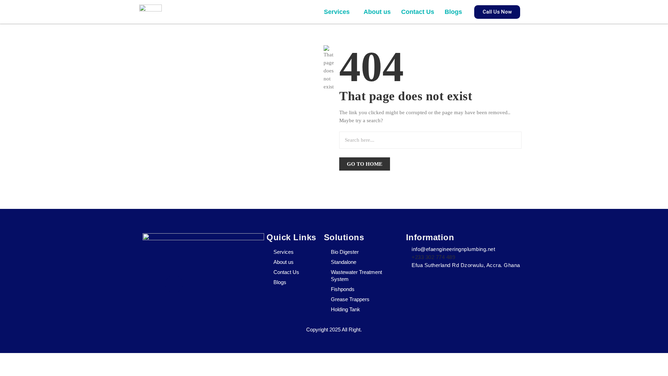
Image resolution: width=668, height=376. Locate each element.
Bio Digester (345, 252)
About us (377, 11)
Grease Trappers (350, 299)
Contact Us (417, 11)
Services (337, 11)
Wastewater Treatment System (356, 275)
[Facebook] (155, 284)
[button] (338, 11)
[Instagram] (193, 284)
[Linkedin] (212, 284)
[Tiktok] (174, 284)
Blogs (453, 11)
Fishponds (343, 289)
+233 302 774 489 (433, 257)
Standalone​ (343, 262)
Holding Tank (345, 309)
